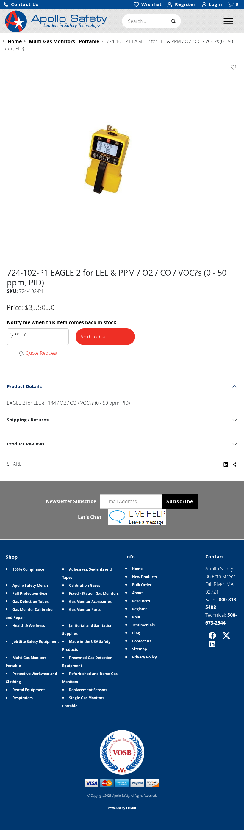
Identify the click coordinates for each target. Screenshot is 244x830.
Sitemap (139, 649)
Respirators (22, 697)
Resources (141, 600)
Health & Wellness (28, 625)
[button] (20, 4)
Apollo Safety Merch (30, 585)
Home (137, 568)
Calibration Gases (84, 585)
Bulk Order (141, 584)
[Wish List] (234, 67)
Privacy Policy (144, 657)
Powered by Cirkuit (122, 808)
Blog (136, 633)
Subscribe (179, 501)
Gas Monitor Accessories (90, 601)
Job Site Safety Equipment (35, 641)
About (137, 592)
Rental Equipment (28, 689)
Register (139, 608)
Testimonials (143, 624)
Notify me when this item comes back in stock (61, 322)
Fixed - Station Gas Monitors (94, 593)
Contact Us (141, 641)
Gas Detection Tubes (30, 601)
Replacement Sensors (88, 689)
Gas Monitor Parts (85, 609)
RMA (136, 616)
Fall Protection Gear (30, 593)
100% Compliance (28, 569)
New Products (144, 576)
